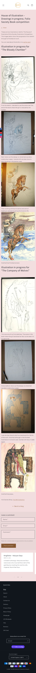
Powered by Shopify (24, 669)
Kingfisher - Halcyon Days (13, 556)
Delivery (5, 604)
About (5, 597)
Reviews (5, 626)
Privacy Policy (7, 608)
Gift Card (6, 630)
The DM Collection (19, 500)
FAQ (4, 623)
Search (5, 593)
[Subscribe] (27, 641)
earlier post (26, 42)
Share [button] (5, 27)
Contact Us (6, 600)
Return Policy (7, 611)
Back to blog (19, 506)
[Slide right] (22, 577)
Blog (4, 589)
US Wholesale (7, 619)
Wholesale (6, 615)
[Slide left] (14, 577)
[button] (3, 5)
